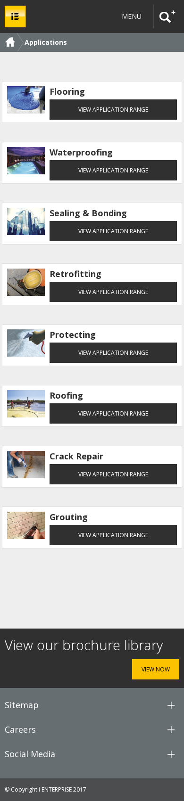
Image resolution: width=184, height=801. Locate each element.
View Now (156, 669)
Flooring (67, 91)
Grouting (69, 517)
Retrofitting (75, 273)
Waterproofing (81, 152)
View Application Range (113, 110)
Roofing (66, 395)
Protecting (73, 334)
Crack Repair (76, 456)
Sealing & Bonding (88, 213)
